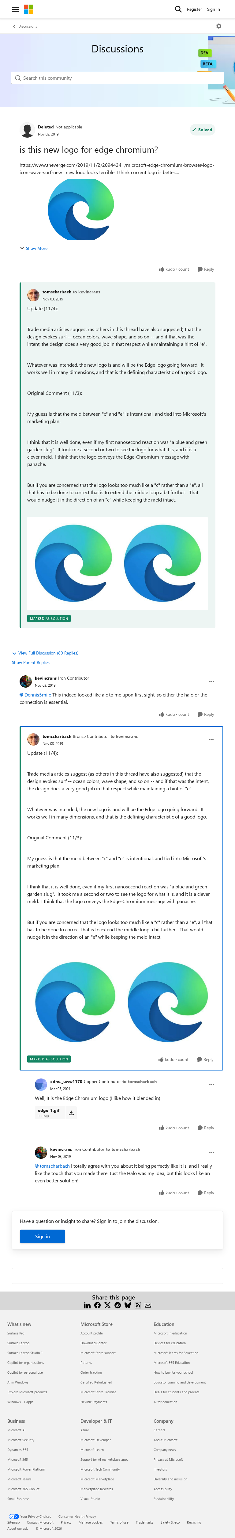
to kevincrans (86, 292)
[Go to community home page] (28, 9)
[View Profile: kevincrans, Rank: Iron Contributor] (26, 681)
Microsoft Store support (98, 1352)
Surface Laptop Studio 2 (25, 1352)
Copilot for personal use (25, 1372)
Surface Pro (15, 1333)
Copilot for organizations (25, 1362)
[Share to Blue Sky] (128, 1304)
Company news (165, 1449)
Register (194, 9)
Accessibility (163, 1488)
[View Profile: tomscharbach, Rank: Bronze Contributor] (33, 739)
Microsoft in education (170, 1333)
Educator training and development (180, 1382)
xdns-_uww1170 (66, 1081)
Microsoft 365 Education (172, 1362)
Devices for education (170, 1343)
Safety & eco (170, 1522)
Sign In (213, 9)
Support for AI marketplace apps (104, 1459)
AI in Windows (17, 1382)
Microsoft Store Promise (98, 1392)
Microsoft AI (16, 1430)
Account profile (91, 1333)
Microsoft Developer (95, 1439)
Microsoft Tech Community (100, 1469)
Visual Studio (90, 1498)
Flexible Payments (93, 1401)
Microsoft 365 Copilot (23, 1488)
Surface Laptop (18, 1343)
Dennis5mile (37, 694)
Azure (84, 1430)
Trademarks (144, 1522)
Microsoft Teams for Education (176, 1352)
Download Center (93, 1343)
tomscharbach (57, 292)
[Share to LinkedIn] (87, 1304)
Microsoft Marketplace (97, 1479)
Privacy (66, 1522)
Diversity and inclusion (170, 1479)
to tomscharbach (139, 1081)
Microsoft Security (20, 1439)
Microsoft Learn (92, 1449)
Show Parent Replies (31, 662)
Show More (36, 248)
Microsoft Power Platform (26, 1469)
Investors (160, 1469)
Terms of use (119, 1522)
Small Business (18, 1498)
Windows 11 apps (20, 1401)
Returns (86, 1362)
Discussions (27, 26)
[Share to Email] (148, 1304)
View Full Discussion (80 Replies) (48, 653)
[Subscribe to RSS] (138, 1304)
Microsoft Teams (19, 1479)
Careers (159, 1430)
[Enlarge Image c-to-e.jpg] (117, 563)
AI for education (165, 1401)
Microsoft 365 (17, 1459)
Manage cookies (91, 1522)
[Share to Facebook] (97, 1304)
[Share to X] (107, 1304)
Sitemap (13, 1522)
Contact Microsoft (40, 1522)
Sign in (42, 1236)
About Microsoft (165, 1439)
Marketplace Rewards (96, 1488)
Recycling (194, 1522)
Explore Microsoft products (27, 1392)
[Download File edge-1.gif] (71, 1112)
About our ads (17, 1528)
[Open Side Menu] (15, 9)
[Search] (178, 9)
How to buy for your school (173, 1372)
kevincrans (46, 678)
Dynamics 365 (17, 1449)
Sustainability (164, 1498)
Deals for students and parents (177, 1392)
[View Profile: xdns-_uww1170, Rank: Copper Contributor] (41, 1084)
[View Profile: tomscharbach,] (33, 295)
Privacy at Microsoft (168, 1459)
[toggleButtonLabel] (218, 26)
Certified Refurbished (96, 1382)
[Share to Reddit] (117, 1304)
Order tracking (91, 1372)
